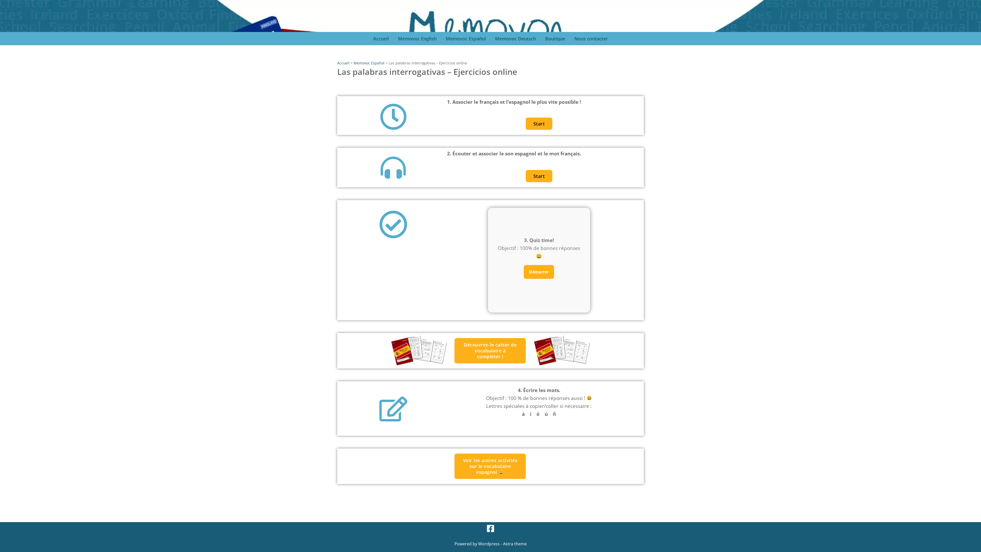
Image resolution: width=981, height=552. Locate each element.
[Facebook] (490, 528)
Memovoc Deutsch (515, 39)
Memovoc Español (466, 39)
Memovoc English (417, 39)
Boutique (555, 39)
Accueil (381, 39)
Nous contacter (591, 39)
